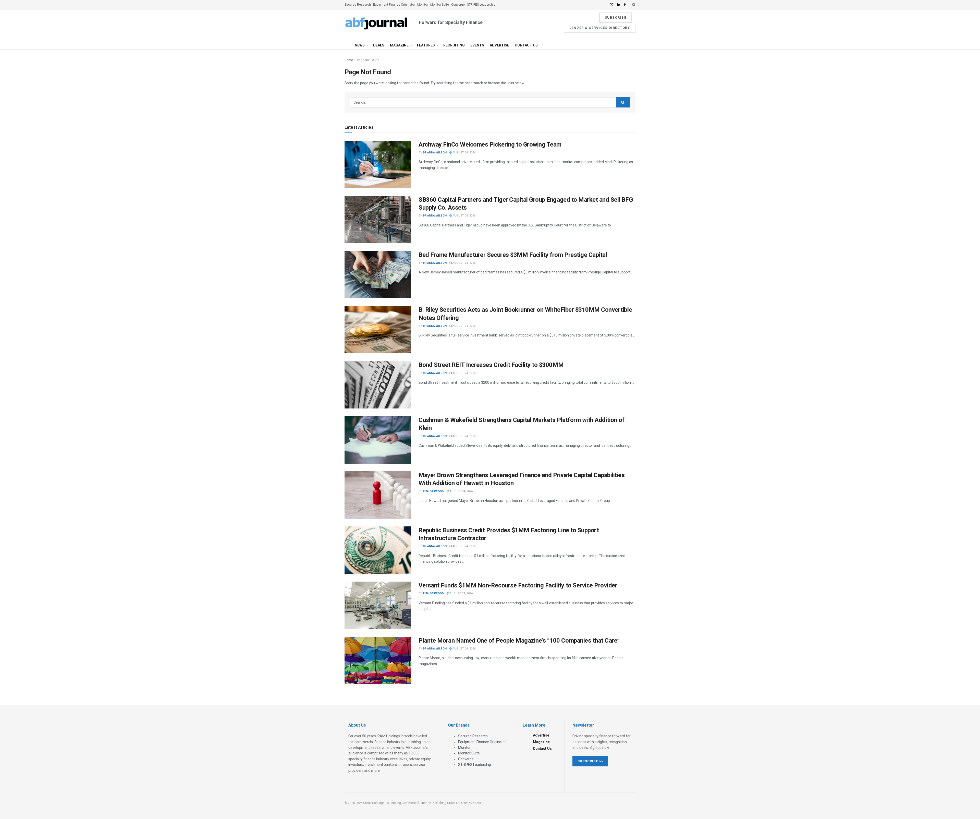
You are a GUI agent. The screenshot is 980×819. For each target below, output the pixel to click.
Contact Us (526, 45)
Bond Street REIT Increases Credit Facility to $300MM (491, 364)
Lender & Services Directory (599, 28)
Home (349, 60)
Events (477, 45)
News (360, 45)
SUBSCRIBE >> (590, 761)
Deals (378, 45)
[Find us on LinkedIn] (618, 4)
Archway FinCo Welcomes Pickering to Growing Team (490, 144)
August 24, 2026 (463, 152)
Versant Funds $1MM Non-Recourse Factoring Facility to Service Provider (518, 585)
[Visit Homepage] (376, 22)
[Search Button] (633, 4)
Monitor (422, 4)
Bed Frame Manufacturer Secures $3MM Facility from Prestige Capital (513, 254)
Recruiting (454, 45)
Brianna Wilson (435, 152)
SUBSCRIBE (616, 17)
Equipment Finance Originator (394, 4)
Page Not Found (368, 60)
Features (426, 45)
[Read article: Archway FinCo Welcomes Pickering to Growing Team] (378, 164)
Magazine (399, 45)
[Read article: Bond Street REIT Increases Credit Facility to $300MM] (378, 384)
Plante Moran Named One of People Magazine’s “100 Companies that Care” (519, 640)
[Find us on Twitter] (612, 4)
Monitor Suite (439, 4)
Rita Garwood (433, 491)
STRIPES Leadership (481, 4)
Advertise (499, 45)
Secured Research (358, 4)
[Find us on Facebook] (625, 4)
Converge (458, 4)
